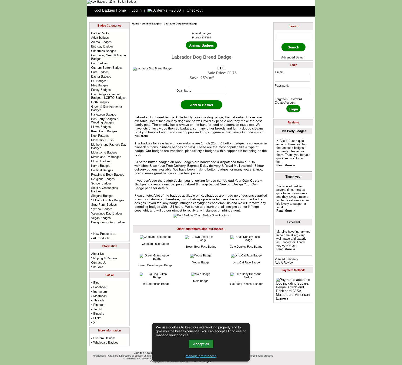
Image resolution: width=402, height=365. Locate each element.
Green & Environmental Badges (107, 108)
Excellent (293, 222)
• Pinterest (98, 305)
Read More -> (285, 165)
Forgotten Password (288, 99)
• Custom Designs (103, 338)
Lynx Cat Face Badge (246, 262)
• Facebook (99, 287)
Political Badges (102, 170)
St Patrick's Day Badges (107, 200)
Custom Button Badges (107, 67)
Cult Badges (99, 63)
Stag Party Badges (104, 204)
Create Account (285, 102)
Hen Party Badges (293, 131)
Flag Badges (99, 85)
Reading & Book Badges (107, 174)
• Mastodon (99, 296)
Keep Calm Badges (104, 131)
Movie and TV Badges (106, 157)
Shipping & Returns (104, 258)
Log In (136, 10)
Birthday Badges (102, 46)
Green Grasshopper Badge (155, 265)
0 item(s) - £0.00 (167, 10)
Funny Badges (101, 90)
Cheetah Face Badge (155, 244)
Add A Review (284, 262)
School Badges (101, 183)
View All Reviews (286, 259)
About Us (97, 254)
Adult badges (100, 37)
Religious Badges (103, 179)
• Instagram (99, 291)
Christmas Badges (103, 51)
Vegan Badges (101, 218)
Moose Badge (201, 262)
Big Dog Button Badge (155, 284)
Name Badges (100, 165)
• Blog (95, 282)
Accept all (201, 344)
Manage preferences (201, 356)
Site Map (97, 267)
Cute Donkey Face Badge (246, 246)
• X (93, 322)
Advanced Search (293, 57)
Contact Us (98, 262)
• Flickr (96, 318)
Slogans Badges (102, 196)
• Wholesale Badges (104, 342)
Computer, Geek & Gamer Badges (108, 57)
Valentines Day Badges (107, 213)
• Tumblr (97, 309)
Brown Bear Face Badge (200, 246)
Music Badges (101, 161)
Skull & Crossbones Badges (104, 189)
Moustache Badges (104, 152)
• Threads (97, 300)
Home (135, 23)
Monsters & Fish (102, 140)
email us (224, 203)
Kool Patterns (100, 135)
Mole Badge (200, 281)
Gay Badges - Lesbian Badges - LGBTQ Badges (108, 95)
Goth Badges (100, 102)
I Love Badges (101, 127)
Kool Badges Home (110, 10)
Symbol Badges (102, 209)
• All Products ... (102, 238)
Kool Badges (184, 162)
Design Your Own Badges (108, 222)
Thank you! (293, 176)
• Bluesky (97, 313)
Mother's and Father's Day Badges (108, 146)
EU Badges (99, 81)
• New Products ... (103, 233)
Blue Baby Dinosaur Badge (246, 284)
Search (293, 26)
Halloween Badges (103, 114)
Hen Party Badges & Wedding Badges (105, 120)
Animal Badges (151, 23)
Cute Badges (100, 72)
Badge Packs (100, 33)
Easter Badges (101, 76)
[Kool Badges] (112, 1)
